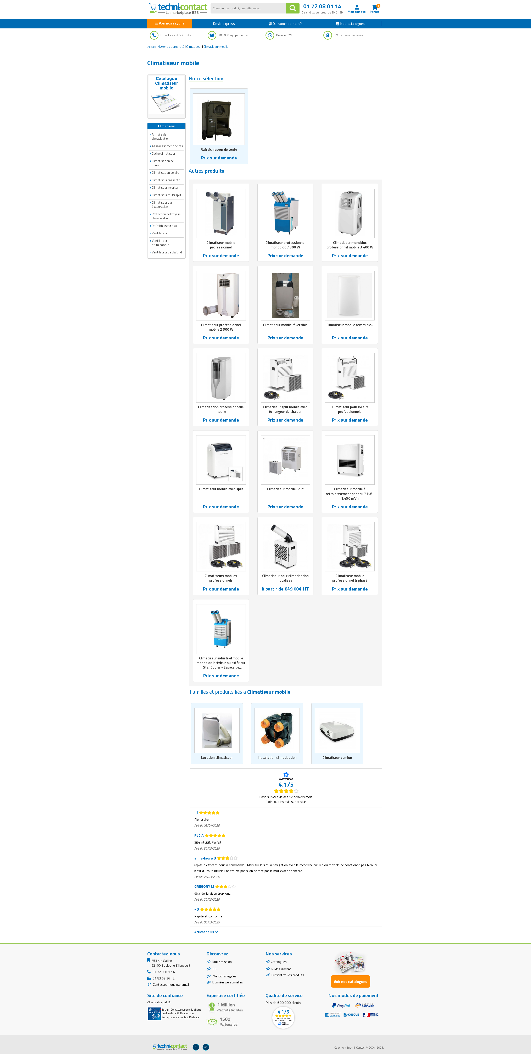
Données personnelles (227, 982)
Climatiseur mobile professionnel (221, 245)
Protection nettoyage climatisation (166, 216)
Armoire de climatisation (160, 136)
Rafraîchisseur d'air (164, 225)
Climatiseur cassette (166, 180)
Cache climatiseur (163, 153)
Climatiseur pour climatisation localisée (285, 578)
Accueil (151, 46)
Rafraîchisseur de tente (219, 149)
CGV (214, 968)
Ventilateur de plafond (167, 252)
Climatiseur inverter (165, 187)
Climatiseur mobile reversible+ (349, 325)
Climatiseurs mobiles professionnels (221, 578)
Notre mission (222, 961)
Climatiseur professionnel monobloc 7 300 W (285, 245)
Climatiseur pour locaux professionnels (350, 409)
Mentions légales (224, 976)
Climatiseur (194, 46)
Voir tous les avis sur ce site (286, 801)
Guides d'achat (281, 968)
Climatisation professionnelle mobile (221, 409)
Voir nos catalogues (350, 981)
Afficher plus (204, 931)
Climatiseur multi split (166, 195)
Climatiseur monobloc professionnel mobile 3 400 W (349, 245)
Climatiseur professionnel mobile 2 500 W (221, 327)
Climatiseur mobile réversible (285, 325)
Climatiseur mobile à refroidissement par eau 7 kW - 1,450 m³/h (350, 493)
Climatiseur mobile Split (285, 489)
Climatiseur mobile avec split (221, 489)
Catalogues (279, 961)
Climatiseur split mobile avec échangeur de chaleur (285, 409)
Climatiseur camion (337, 757)
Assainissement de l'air (167, 146)
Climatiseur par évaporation (162, 204)
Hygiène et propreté (171, 46)
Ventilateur (159, 233)
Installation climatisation (277, 757)
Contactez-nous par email (170, 984)
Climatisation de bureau (163, 163)
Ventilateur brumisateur (160, 242)
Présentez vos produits (287, 975)
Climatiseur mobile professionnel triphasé (350, 578)
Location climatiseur (217, 757)
